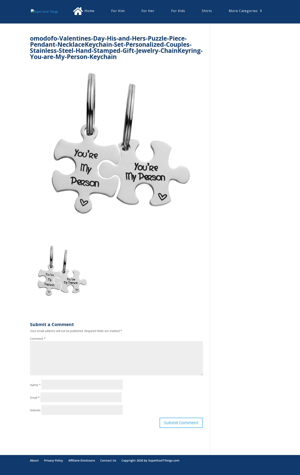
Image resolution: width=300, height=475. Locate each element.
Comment (38, 339)
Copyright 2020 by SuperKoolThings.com (150, 460)
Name (35, 385)
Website (35, 410)
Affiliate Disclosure (81, 460)
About (34, 460)
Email (35, 398)
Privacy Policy (53, 460)
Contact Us (108, 460)
